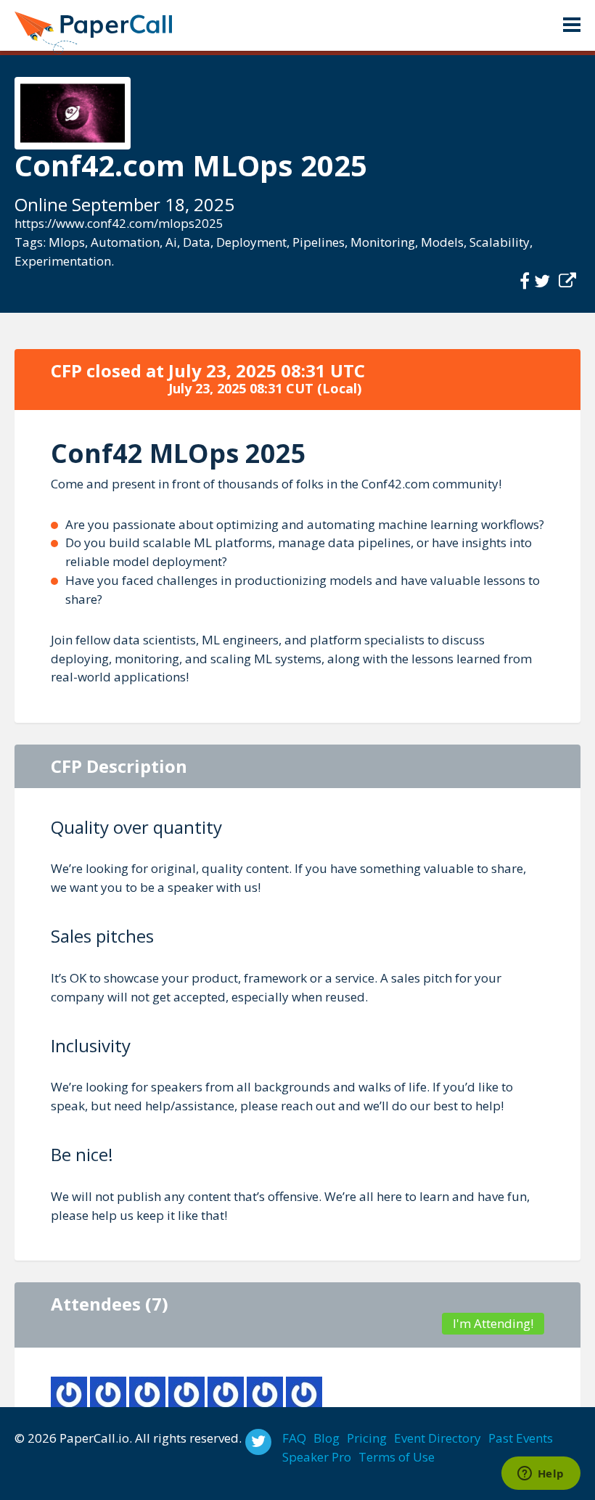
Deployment (251, 242)
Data (196, 242)
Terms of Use (396, 1456)
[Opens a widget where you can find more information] (540, 1474)
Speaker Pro (316, 1456)
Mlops (67, 242)
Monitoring (382, 242)
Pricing (367, 1438)
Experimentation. (64, 261)
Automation (125, 242)
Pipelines (318, 242)
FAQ (294, 1438)
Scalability (499, 242)
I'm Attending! (493, 1323)
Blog (326, 1438)
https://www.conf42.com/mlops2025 (119, 223)
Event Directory (437, 1438)
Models (442, 242)
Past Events (520, 1438)
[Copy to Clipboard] (567, 280)
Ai (171, 242)
